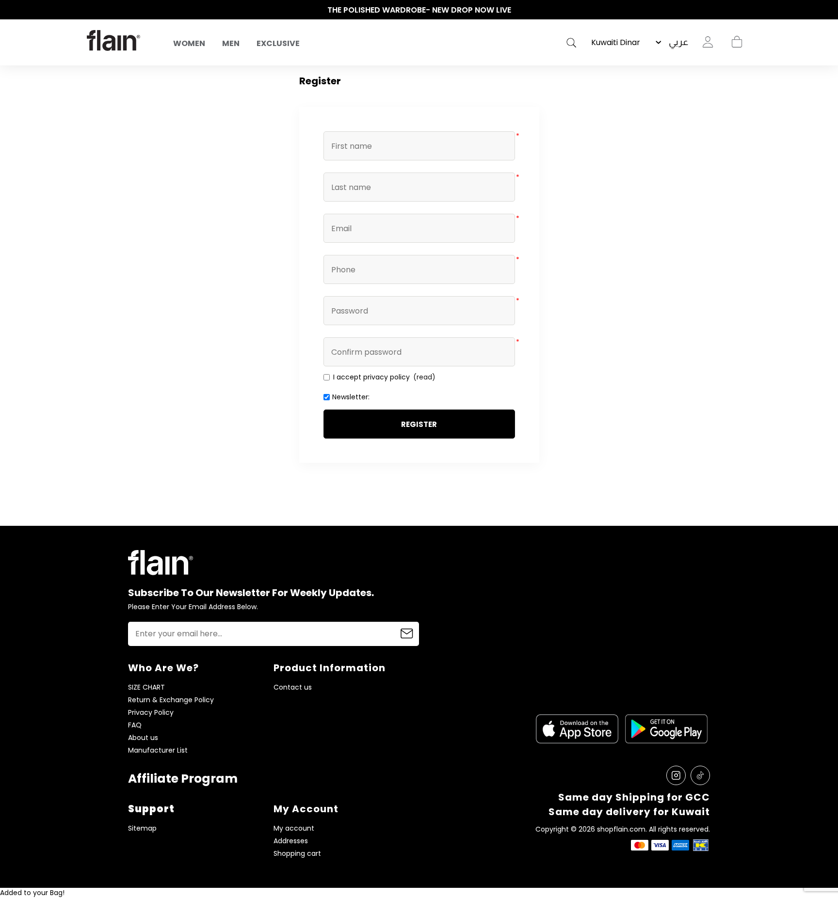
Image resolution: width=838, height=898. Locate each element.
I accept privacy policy (371, 377)
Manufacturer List (158, 750)
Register (419, 424)
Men (231, 43)
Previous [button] (92, 10)
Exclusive (278, 43)
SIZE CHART (146, 687)
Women (189, 43)
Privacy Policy (151, 712)
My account (294, 828)
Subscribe (407, 634)
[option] (419, 10)
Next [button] (746, 10)
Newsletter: (351, 397)
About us (143, 737)
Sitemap (142, 828)
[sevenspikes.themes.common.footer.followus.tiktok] (700, 775)
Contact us (293, 687)
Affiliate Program (183, 778)
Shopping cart (736, 42)
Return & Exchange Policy (171, 700)
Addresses (291, 841)
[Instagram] (676, 775)
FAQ (135, 725)
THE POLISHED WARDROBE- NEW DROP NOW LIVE (419, 10)
